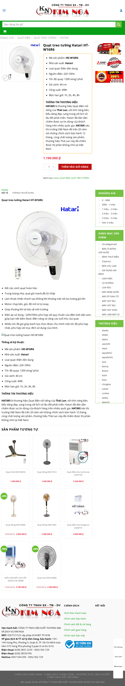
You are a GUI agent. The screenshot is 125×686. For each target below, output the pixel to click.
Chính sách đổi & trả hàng (77, 624)
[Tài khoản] (121, 10)
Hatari (64, 37)
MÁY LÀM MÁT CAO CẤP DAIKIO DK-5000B (16, 579)
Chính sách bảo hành (75, 618)
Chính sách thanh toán (59, 674)
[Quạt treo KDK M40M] (46, 558)
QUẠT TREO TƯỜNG (45, 37)
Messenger (118, 666)
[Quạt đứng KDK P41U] (46, 452)
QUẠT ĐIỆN (24, 37)
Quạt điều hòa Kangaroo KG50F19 (78, 526)
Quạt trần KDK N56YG (15, 472)
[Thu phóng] (6, 78)
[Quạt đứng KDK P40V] (46, 505)
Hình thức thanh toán (75, 613)
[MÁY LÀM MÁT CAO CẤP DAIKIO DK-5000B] (15, 558)
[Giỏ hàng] (4, 31)
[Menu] (4, 10)
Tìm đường (118, 647)
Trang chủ (7, 37)
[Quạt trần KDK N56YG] (15, 452)
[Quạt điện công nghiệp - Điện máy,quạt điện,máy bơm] (62, 10)
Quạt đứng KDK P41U (47, 472)
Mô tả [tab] (5, 192)
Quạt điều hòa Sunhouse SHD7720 (78, 473)
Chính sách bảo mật (74, 635)
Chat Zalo (118, 656)
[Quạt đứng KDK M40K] (15, 505)
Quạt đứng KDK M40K (15, 524)
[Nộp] (119, 24)
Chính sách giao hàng (75, 629)
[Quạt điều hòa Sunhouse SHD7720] (78, 452)
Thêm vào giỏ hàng (74, 167)
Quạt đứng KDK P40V (46, 524)
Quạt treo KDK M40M (47, 577)
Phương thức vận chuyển (92, 674)
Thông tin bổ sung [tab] (23, 192)
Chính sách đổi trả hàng (63, 677)
